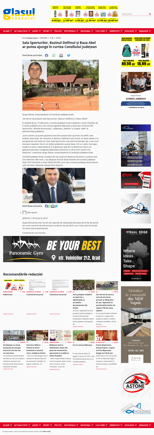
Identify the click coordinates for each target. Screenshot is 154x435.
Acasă (6, 31)
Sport (46, 31)
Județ (35, 31)
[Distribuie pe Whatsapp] (53, 55)
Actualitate (20, 31)
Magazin (143, 31)
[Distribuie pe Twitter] (68, 55)
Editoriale (70, 31)
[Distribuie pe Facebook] (46, 55)
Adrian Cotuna (32, 38)
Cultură (100, 31)
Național (86, 31)
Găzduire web (38, 431)
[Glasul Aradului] (25, 14)
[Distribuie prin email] (61, 55)
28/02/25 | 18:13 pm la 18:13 (35, 218)
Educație (129, 31)
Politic (58, 31)
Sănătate (115, 31)
